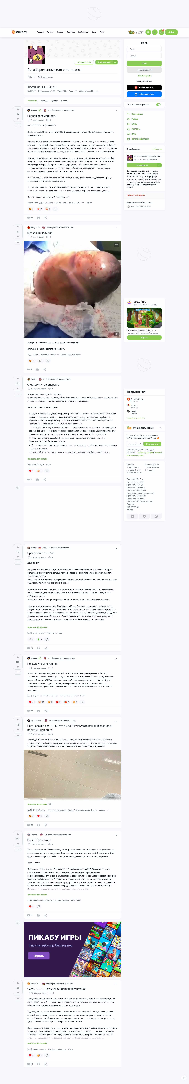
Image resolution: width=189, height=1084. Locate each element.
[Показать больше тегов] (97, 91)
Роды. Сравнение (38, 840)
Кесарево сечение (61, 900)
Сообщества (83, 32)
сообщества (157, 149)
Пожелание (52, 696)
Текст (89, 203)
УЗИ (49, 1049)
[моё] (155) (31, 91)
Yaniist (34, 379)
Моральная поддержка (37, 203)
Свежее (60, 32)
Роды (83, 203)
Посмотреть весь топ (136, 418)
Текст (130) (62, 91)
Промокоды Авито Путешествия (140, 501)
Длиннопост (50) (86, 91)
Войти (171, 32)
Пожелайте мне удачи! (42, 663)
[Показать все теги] (108, 810)
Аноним (34, 110)
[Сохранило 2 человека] (38, 915)
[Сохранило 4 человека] (38, 648)
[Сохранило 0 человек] (38, 1064)
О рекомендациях (152, 467)
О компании (150, 470)
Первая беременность (41, 116)
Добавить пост (84, 62)
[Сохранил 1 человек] (38, 217)
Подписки (71, 32)
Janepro (34, 835)
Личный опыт (39, 810)
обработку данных (145, 452)
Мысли (102, 810)
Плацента (55, 355)
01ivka (33, 548)
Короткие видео (74, 355)
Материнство (32, 465)
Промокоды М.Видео (135, 485)
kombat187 (35, 984)
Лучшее (50, 32)
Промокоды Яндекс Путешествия (140, 493)
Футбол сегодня (133, 507)
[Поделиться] (45, 217)
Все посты (32, 101)
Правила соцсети (152, 465)
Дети (51, 203)
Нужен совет (73, 203)
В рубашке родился (39, 233)
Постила (130, 504)
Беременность (61, 203)
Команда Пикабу (133, 470)
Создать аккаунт (144, 70)
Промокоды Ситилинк (135, 499)
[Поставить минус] (17, 119)
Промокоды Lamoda (135, 482)
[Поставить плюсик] (17, 109)
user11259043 (36, 720)
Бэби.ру (130, 510)
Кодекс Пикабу (133, 467)
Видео (63, 355)
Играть (144, 337)
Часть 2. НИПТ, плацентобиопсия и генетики (56, 989)
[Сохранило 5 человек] (37, 369)
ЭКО (35, 633)
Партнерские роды (82, 810)
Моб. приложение (134, 473)
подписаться (152, 444)
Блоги (94, 32)
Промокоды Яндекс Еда (136, 496)
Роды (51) (73, 91)
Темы (102, 32)
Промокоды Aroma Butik (136, 490)
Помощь (130, 465)
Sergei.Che (35, 227)
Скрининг (62, 1049)
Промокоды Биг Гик (135, 479)
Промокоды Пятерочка (136, 487)
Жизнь (94, 810)
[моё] (29, 633)
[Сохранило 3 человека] (37, 479)
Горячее (40, 32)
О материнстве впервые (43, 384)
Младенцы (44, 355)
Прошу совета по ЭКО (41, 553)
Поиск (64, 101)
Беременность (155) (46, 91)
